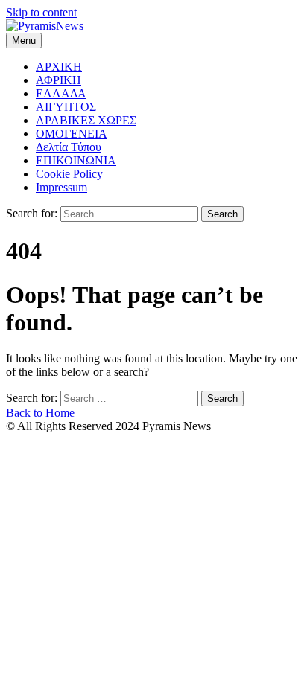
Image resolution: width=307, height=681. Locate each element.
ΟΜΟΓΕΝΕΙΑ (71, 133)
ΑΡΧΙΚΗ (59, 66)
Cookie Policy (69, 173)
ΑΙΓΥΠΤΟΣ (66, 106)
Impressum (61, 187)
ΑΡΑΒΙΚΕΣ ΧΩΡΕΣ (86, 120)
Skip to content (41, 12)
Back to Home (40, 412)
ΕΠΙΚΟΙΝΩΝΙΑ (76, 160)
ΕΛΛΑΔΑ (61, 93)
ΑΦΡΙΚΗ (58, 80)
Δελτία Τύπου (68, 147)
